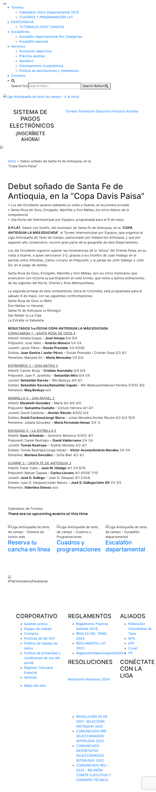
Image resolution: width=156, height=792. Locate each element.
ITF (130, 653)
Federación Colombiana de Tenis (140, 629)
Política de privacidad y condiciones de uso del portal (42, 658)
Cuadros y (79, 546)
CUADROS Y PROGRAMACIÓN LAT (46, 17)
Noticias (30, 677)
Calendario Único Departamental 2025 (49, 12)
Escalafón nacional (33, 41)
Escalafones (20, 32)
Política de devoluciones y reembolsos (49, 71)
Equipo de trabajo (38, 629)
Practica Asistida (125, 111)
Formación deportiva (35, 51)
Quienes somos (36, 624)
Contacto (18, 75)
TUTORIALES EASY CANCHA (41, 27)
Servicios (18, 46)
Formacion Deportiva (95, 111)
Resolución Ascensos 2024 (88, 679)
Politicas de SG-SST (39, 638)
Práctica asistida (32, 56)
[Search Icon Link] (13, 80)
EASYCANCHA (22, 22)
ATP (131, 643)
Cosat (132, 648)
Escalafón (125, 546)
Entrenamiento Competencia (41, 66)
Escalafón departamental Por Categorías (50, 36)
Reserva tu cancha (29, 546)
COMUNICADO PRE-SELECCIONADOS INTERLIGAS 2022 (92, 736)
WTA (131, 638)
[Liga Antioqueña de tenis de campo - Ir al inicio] (41, 96)
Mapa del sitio (35, 685)
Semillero (26, 61)
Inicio (12, 161)
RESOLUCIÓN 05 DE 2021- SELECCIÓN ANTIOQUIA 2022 (92, 721)
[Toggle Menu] (4, 3)
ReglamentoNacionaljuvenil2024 (101, 653)
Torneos (17, 7)
